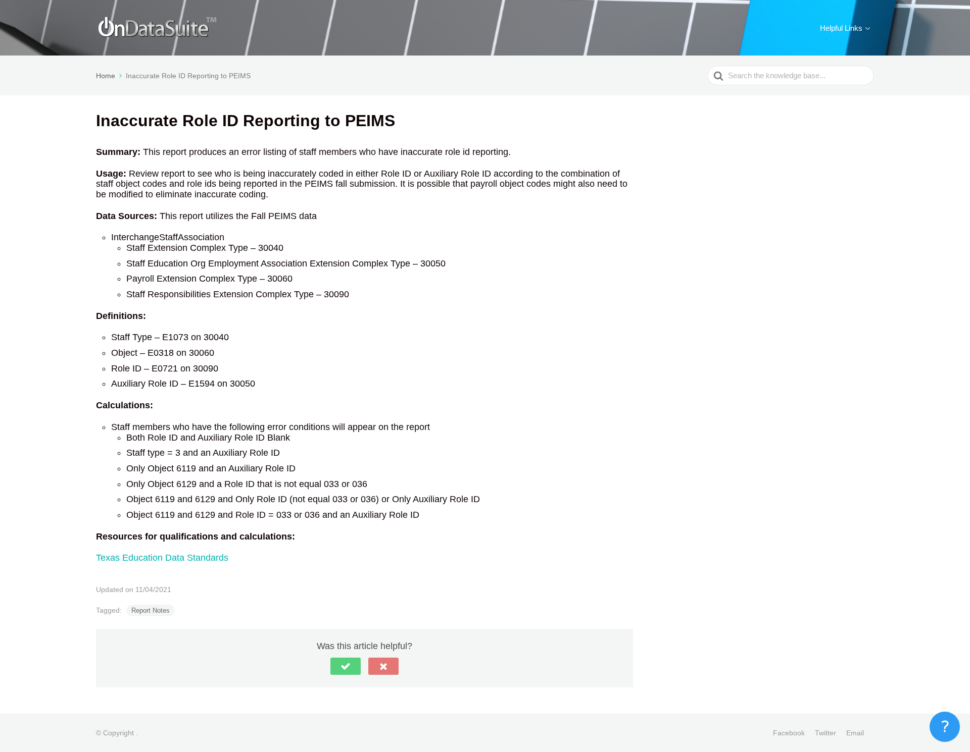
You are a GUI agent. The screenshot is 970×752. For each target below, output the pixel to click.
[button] (345, 666)
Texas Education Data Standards (162, 558)
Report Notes (150, 610)
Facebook (789, 733)
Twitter (825, 733)
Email (855, 733)
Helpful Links (841, 28)
